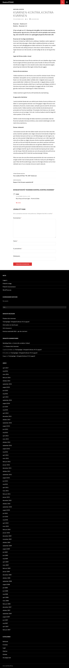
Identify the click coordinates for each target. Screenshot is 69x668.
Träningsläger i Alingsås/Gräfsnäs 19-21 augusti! (16, 321)
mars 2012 (6, 458)
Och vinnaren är (7, 328)
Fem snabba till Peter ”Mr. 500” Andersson (25, 174)
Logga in (5, 280)
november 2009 (7, 539)
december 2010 (7, 500)
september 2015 (7, 384)
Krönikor (5, 644)
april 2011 (5, 487)
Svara (19, 202)
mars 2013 (6, 439)
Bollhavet (5, 641)
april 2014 (5, 413)
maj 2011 (5, 484)
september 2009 (7, 545)
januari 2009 (6, 571)
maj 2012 (5, 452)
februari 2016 (6, 377)
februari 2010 (6, 529)
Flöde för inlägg (7, 283)
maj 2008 (5, 594)
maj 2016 (5, 371)
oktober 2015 (6, 381)
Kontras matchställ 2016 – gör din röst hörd (15, 331)
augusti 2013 (6, 426)
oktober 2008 (6, 578)
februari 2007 (6, 629)
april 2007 (5, 626)
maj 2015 (5, 393)
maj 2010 (5, 520)
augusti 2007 (6, 617)
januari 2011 (6, 497)
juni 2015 (5, 390)
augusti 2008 (6, 584)
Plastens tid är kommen (9, 318)
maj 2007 (5, 623)
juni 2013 (5, 429)
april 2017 (5, 368)
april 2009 (5, 562)
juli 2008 (5, 587)
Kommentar (17, 218)
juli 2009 (5, 552)
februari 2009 (6, 568)
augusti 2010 (6, 510)
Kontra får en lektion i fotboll (21, 343)
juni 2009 (5, 555)
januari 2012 (6, 465)
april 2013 (5, 435)
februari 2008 (6, 604)
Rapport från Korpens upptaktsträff (23, 181)
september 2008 (7, 581)
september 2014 (7, 400)
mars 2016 (6, 374)
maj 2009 (5, 558)
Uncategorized (7, 657)
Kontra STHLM (8, 2)
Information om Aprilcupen (10, 325)
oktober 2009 (6, 542)
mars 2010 (6, 526)
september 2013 (7, 423)
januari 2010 (6, 532)
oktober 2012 (6, 442)
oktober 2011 (6, 471)
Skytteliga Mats (7, 343)
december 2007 (7, 607)
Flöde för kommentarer (9, 286)
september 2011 (7, 474)
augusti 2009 (6, 549)
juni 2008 (5, 591)
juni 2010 (5, 516)
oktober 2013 (6, 419)
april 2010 (5, 523)
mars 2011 (6, 490)
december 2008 (7, 574)
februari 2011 (6, 494)
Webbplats (16, 256)
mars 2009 (6, 565)
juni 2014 (5, 406)
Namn (15, 241)
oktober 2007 (6, 610)
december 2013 (7, 416)
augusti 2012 (6, 448)
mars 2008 (6, 600)
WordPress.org (7, 290)
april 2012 (5, 455)
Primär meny (67, 2)
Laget (4, 648)
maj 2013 (5, 432)
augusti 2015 (6, 387)
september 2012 (7, 445)
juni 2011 (5, 481)
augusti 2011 (6, 478)
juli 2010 (5, 513)
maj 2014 (5, 410)
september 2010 (7, 507)
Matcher (15, 9)
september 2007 (7, 613)
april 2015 (5, 397)
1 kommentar (35, 19)
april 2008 (5, 597)
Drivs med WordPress (8, 665)
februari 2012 (6, 461)
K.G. (27, 19)
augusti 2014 (6, 403)
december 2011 (7, 468)
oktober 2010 (6, 503)
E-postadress (17, 248)
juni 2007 (5, 620)
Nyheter (21, 9)
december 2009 (7, 536)
